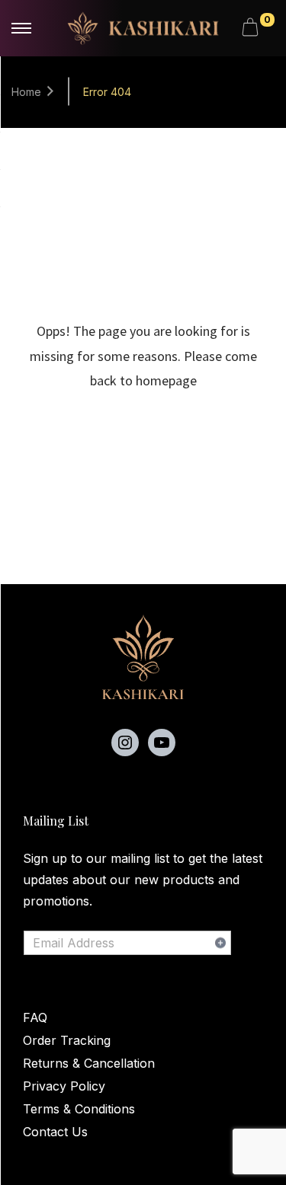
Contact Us (55, 1131)
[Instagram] (125, 742)
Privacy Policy (64, 1086)
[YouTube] (161, 742)
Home (26, 91)
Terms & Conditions (79, 1108)
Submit (220, 943)
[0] (252, 28)
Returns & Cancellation (89, 1063)
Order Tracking (67, 1040)
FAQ (35, 1017)
